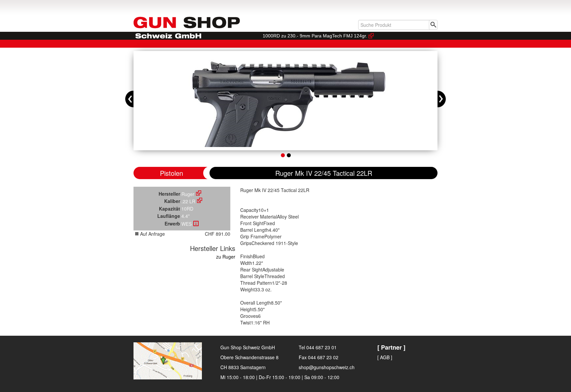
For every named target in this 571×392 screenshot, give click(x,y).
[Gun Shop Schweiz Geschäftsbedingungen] (196, 223)
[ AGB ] (384, 357)
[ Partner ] (391, 347)
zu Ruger (225, 256)
